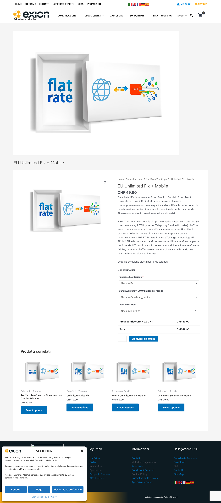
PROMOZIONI (94, 4)
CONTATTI (44, 4)
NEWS (81, 4)
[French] (139, 3)
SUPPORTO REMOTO (63, 4)
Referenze (138, 466)
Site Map (179, 474)
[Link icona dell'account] (178, 4)
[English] (135, 3)
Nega (39, 489)
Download (179, 462)
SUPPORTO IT (137, 15)
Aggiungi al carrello (143, 338)
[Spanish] (147, 3)
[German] (143, 3)
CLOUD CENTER (93, 15)
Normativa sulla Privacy (145, 478)
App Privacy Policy (142, 482)
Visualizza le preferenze (67, 489)
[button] (81, 450)
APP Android (96, 478)
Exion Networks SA (24, 19)
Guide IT (178, 470)
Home (121, 179)
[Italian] (130, 3)
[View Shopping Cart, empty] (200, 15)
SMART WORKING (162, 15)
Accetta (16, 489)
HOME (18, 4)
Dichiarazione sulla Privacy (44, 497)
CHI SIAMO (30, 4)
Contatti (136, 458)
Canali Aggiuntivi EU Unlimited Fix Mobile (141, 291)
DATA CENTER (117, 15)
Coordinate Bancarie (185, 458)
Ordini (92, 462)
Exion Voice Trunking (155, 179)
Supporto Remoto (99, 474)
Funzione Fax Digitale (131, 277)
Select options (34, 410)
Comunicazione (134, 179)
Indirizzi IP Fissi (127, 304)
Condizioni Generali (143, 470)
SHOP (180, 15)
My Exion (94, 458)
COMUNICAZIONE (67, 15)
